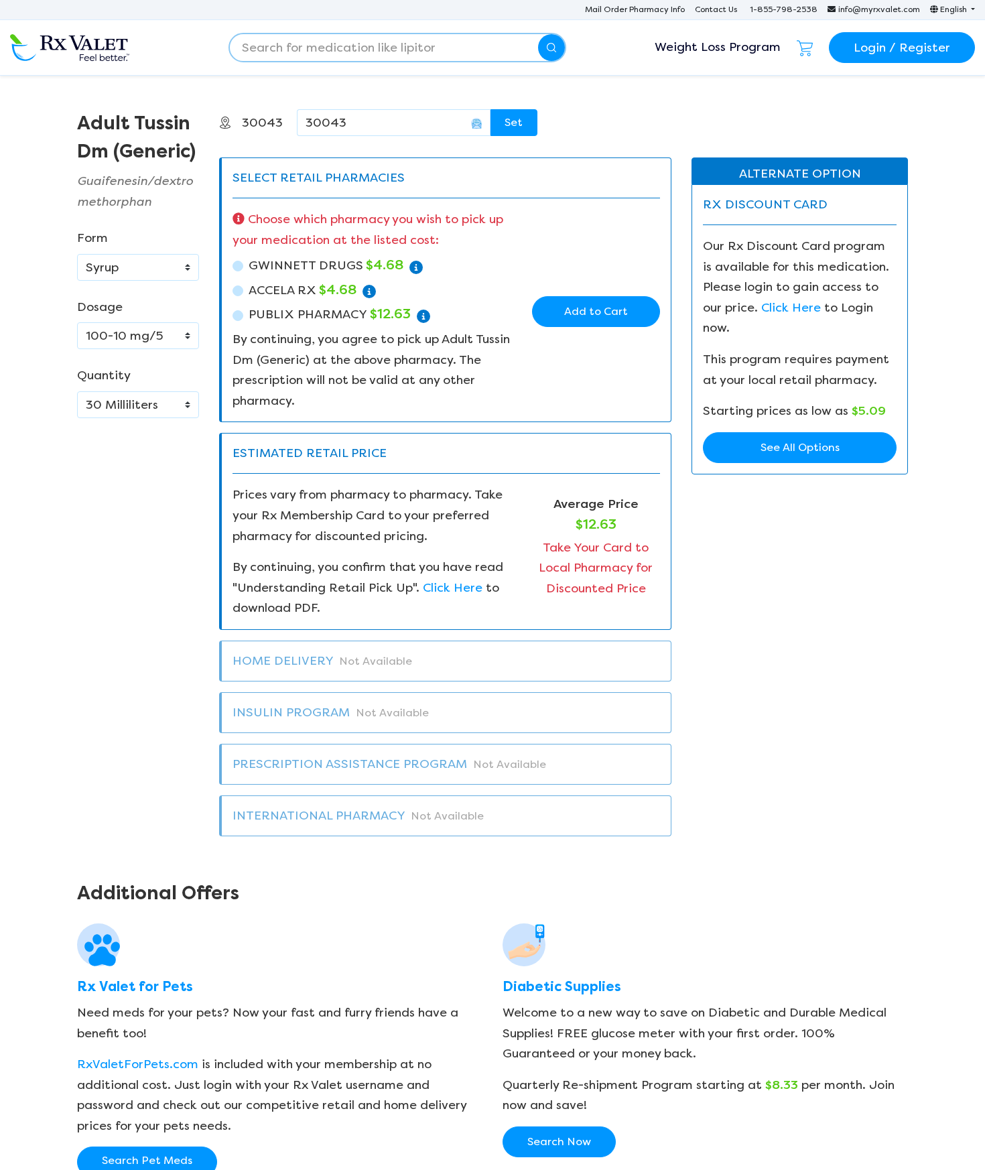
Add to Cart (596, 311)
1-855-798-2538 (783, 9)
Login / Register (902, 47)
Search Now (559, 1141)
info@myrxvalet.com (879, 9)
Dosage (100, 307)
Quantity (104, 375)
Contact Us (716, 9)
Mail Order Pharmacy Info (635, 9)
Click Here (452, 587)
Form (92, 238)
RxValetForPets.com (137, 1064)
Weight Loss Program (718, 47)
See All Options (800, 447)
